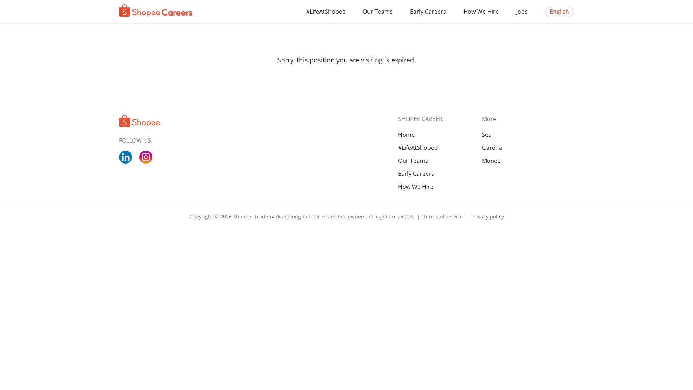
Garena (492, 148)
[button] (378, 11)
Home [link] (406, 135)
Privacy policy (487, 216)
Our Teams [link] (413, 161)
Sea (487, 135)
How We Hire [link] (415, 187)
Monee (491, 161)
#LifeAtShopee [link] (417, 148)
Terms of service (443, 216)
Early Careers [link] (416, 174)
